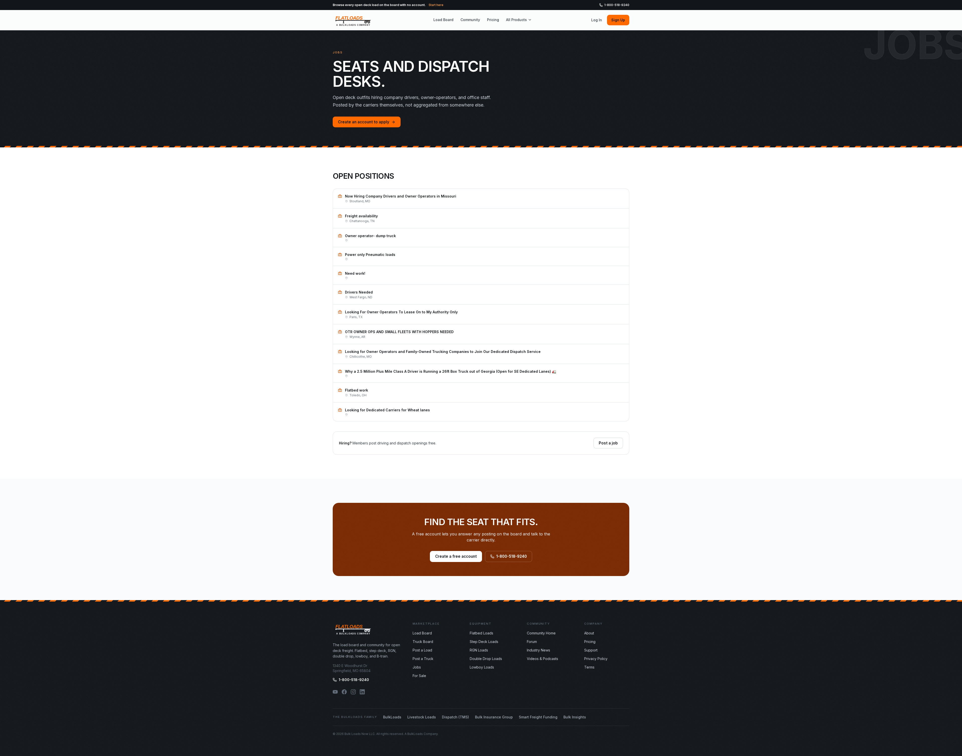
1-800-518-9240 (616, 5)
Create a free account (456, 556)
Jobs (417, 667)
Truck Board (423, 641)
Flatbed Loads (481, 633)
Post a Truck (423, 658)
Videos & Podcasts (542, 658)
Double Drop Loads (486, 658)
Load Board (443, 20)
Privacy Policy (596, 658)
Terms (589, 667)
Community (470, 20)
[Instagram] (353, 691)
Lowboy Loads (482, 667)
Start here (436, 5)
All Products (516, 20)
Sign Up (618, 20)
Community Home (541, 633)
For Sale (419, 676)
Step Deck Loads (484, 641)
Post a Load (422, 650)
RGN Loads (479, 650)
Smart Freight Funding (538, 717)
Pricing (493, 20)
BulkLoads (392, 717)
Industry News (538, 650)
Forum (532, 641)
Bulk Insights (574, 717)
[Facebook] (344, 691)
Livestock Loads (421, 717)
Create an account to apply (363, 122)
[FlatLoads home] (353, 20)
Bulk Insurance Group (494, 717)
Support (590, 650)
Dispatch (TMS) (455, 717)
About (589, 633)
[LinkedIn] (362, 691)
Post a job (608, 443)
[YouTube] (335, 691)
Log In (596, 20)
